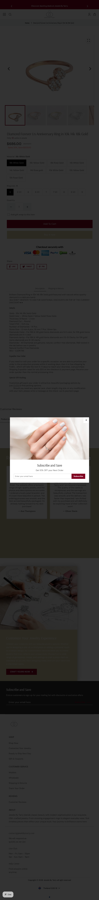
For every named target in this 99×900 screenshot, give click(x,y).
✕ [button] (86, 420)
